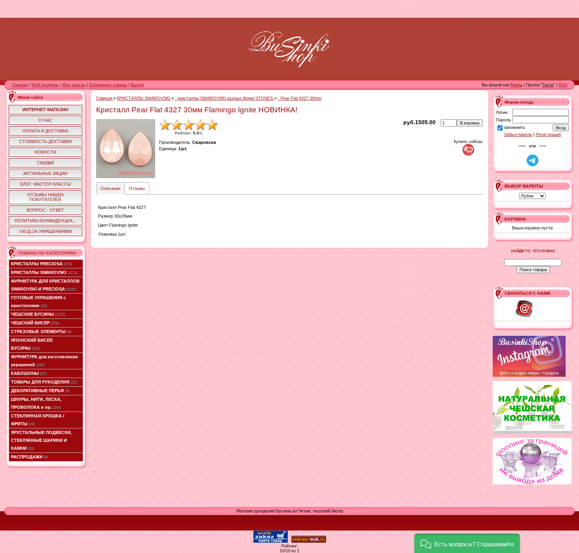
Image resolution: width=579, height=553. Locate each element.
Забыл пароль (518, 134)
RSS (563, 84)
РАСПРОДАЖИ (29, 456)
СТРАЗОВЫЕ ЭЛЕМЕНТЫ (41, 331)
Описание (110, 188)
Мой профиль (45, 84)
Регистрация (548, 134)
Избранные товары (108, 84)
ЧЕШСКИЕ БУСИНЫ (38, 314)
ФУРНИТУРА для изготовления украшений (44, 360)
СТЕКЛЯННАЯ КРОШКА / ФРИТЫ (37, 419)
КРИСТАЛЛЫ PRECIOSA (41, 263)
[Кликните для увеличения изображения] (125, 148)
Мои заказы (73, 84)
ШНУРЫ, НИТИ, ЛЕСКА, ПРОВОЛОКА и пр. (36, 403)
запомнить (514, 127)
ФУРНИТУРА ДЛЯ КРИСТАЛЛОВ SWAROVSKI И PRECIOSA (45, 285)
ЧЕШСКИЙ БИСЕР (35, 322)
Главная (20, 84)
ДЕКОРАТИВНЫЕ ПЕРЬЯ (40, 390)
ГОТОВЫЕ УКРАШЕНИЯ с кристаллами (38, 301)
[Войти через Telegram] (532, 160)
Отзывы (137, 188)
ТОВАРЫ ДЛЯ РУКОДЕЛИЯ (44, 382)
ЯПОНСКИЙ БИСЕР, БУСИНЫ (32, 344)
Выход (137, 84)
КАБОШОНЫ (28, 373)
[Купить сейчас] (468, 150)
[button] (467, 543)
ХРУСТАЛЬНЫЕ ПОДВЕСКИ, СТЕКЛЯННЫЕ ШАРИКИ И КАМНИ (41, 440)
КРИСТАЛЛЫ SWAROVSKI (44, 272)
